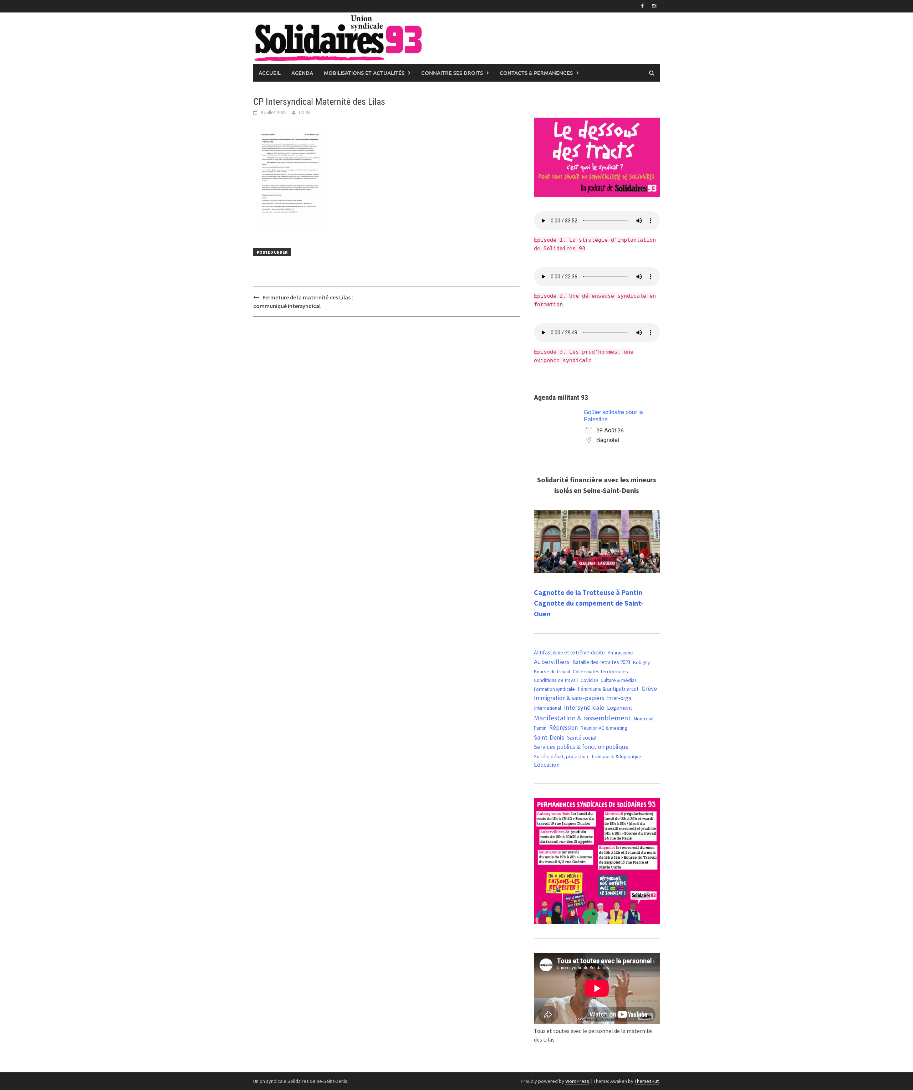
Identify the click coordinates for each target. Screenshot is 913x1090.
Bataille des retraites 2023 (601, 662)
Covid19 (589, 680)
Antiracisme (620, 652)
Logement (620, 707)
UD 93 (305, 112)
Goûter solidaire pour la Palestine (613, 415)
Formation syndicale (554, 689)
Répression (563, 727)
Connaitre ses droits (452, 72)
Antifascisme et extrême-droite (569, 652)
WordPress (577, 1081)
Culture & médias (619, 680)
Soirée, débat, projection (561, 756)
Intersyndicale (584, 707)
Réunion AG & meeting (604, 728)
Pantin (540, 728)
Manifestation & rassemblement (582, 717)
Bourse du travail (552, 671)
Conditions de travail (556, 680)
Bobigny (641, 662)
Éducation (547, 764)
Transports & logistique (616, 756)
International (547, 708)
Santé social (582, 737)
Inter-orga (619, 698)
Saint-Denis (549, 737)
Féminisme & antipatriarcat (608, 688)
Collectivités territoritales (600, 671)
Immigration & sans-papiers (569, 698)
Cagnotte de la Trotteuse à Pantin (588, 592)
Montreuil (643, 718)
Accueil (270, 72)
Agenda (302, 72)
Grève (649, 689)
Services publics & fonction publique (581, 747)
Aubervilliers (552, 662)
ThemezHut (646, 1081)
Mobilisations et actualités (364, 72)
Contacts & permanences (536, 72)
